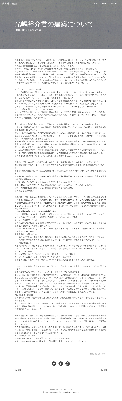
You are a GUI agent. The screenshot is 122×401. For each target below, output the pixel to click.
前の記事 (18, 370)
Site (95, 3)
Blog (104, 3)
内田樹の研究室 (9, 3)
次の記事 (104, 370)
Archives (115, 3)
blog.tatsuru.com (50, 392)
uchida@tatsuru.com (69, 392)
